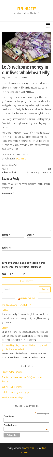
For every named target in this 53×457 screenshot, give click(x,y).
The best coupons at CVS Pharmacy (16, 304)
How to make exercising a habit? (15, 397)
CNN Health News (27, 298)
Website (6, 247)
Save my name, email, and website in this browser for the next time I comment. (23, 265)
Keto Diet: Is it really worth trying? (15, 392)
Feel (25, 77)
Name (6, 234)
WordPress (29, 448)
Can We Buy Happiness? (12, 386)
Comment (8, 193)
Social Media (13, 165)
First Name (9, 416)
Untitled (5, 310)
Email (30, 234)
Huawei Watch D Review (12, 372)
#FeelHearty (21, 158)
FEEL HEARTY (26, 8)
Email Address (25, 425)
